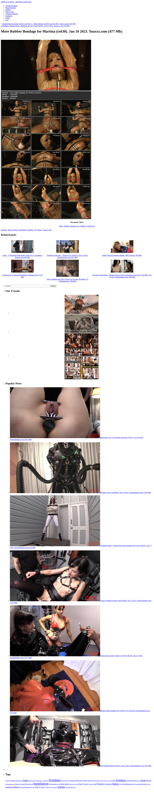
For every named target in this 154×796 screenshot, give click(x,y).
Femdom (121, 780)
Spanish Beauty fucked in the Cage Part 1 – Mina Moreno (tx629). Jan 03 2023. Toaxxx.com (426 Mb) (39, 24)
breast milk (73, 780)
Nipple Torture (83, 784)
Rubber (115, 784)
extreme (113, 780)
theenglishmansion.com (27, 787)
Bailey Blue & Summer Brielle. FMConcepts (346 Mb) (122, 255)
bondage (4, 230)
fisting (148, 780)
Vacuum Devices (70, 787)
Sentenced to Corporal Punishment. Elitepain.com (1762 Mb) (22, 276)
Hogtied (22, 784)
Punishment (108, 784)
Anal (25, 780)
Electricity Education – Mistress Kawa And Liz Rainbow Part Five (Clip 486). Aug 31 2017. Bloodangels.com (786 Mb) (122, 276)
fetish (143, 780)
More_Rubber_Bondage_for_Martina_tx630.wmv (77, 226)
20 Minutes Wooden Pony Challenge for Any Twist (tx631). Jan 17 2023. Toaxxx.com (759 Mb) (35, 26)
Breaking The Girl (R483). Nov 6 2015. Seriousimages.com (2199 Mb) (125, 493)
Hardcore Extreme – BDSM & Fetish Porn (16, 2)
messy (67, 784)
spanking (9, 787)
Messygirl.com (74, 784)
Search (7, 286)
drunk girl (90, 780)
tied (36, 787)
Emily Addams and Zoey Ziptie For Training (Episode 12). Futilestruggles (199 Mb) (67, 280)
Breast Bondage (65, 780)
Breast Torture (13, 230)
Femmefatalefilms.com (133, 780)
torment (55, 787)
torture (61, 786)
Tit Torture (38, 230)
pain (94, 784)
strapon (16, 787)
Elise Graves (107, 780)
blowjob (46, 780)
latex (63, 784)
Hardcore (17, 784)
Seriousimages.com (128, 784)
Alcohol (7, 780)
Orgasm (91, 784)
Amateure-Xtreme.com (16, 780)
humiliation (23, 230)
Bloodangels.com (38, 780)
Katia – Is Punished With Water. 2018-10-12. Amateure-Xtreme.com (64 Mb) (22, 256)
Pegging (100, 784)
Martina (30, 230)
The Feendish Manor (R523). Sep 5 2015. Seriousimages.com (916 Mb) (125, 766)
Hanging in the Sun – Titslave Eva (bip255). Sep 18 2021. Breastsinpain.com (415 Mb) (67, 256)
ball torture (31, 780)
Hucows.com (29, 784)
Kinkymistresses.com (54, 784)
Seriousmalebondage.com (142, 784)
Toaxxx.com (47, 230)
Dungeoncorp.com (98, 780)
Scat (120, 784)
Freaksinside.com (9, 784)
